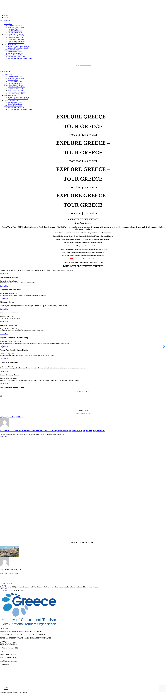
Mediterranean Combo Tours (16, 56)
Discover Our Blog (6, 583)
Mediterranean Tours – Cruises (13, 55)
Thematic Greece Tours (15, 32)
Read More (3, 436)
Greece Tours (8, 24)
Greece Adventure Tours (11, 50)
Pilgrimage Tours (13, 29)
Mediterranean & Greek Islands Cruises (20, 58)
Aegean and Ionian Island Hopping (18, 46)
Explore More (4, 273)
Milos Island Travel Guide (16, 43)
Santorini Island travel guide (16, 41)
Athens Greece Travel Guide (16, 36)
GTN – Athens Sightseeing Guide (10, 569)
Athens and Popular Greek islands (18, 48)
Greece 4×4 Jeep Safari (15, 51)
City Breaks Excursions (15, 31)
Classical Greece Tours (15, 25)
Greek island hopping (10, 44)
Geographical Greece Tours (16, 27)
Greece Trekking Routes (15, 53)
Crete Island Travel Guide (15, 37)
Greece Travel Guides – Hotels (13, 34)
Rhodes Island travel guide (16, 39)
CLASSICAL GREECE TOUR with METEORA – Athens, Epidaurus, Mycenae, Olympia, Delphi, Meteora (52, 430)
